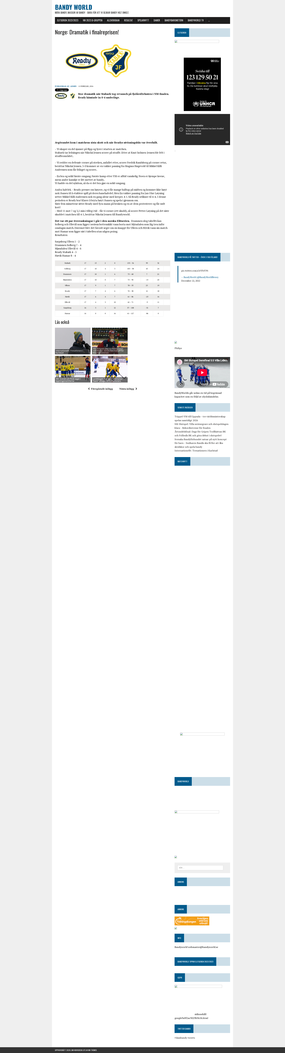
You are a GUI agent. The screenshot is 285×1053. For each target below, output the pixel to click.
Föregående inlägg (102, 388)
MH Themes (92, 1050)
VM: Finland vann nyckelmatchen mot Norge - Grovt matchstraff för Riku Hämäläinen (108, 350)
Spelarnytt (143, 20)
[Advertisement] (112, 122)
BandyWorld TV (196, 20)
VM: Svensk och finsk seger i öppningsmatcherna (68, 379)
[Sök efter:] (200, 867)
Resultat (128, 20)
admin (73, 86)
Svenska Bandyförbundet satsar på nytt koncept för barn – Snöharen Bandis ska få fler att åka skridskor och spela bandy (201, 443)
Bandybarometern (174, 20)
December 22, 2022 (190, 280)
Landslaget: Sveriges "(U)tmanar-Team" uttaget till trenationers (108, 379)
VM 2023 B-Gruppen (92, 20)
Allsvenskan (113, 20)
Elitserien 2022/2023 (67, 20)
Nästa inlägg (126, 388)
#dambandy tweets (185, 1037)
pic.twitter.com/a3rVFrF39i (194, 270)
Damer (157, 20)
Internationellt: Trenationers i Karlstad (69, 351)
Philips (178, 348)
